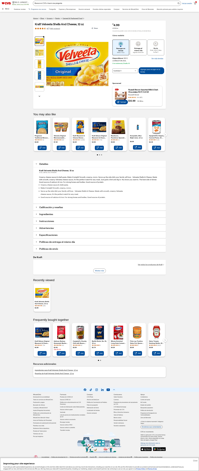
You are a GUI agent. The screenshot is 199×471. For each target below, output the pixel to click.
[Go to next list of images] (39, 96)
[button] (157, 58)
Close (195, 460)
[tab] (39, 41)
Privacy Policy (140, 469)
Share (96, 28)
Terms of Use (152, 469)
